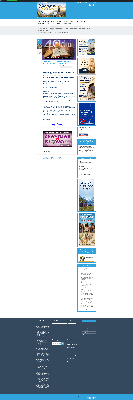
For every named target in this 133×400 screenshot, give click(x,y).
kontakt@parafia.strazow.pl (82, 2)
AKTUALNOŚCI (45, 21)
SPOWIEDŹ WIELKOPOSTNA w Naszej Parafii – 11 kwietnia (53, 158)
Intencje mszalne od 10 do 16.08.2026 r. (42, 367)
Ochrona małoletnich (67, 23)
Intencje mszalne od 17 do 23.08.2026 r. (86, 296)
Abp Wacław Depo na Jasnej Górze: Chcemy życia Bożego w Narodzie (88, 306)
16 (94, 328)
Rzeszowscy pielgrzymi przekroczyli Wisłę (41, 376)
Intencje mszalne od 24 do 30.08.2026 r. (86, 269)
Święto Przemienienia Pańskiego (43, 389)
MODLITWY (65, 21)
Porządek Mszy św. (81, 21)
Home (38, 32)
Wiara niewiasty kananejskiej (86, 301)
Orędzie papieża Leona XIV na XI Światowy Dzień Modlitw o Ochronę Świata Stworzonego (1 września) (88, 281)
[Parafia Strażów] (51, 9)
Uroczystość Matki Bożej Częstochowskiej (86, 285)
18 (85, 330)
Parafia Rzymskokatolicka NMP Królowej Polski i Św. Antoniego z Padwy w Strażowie (72, 396)
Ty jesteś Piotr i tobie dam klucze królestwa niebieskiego (87, 274)
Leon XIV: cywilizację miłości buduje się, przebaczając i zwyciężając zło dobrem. (88, 288)
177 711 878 (93, 2)
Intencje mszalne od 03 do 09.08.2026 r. (42, 381)
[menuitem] (1, 1)
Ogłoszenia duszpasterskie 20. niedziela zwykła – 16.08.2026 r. (87, 299)
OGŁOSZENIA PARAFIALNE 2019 (66, 66)
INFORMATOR (71, 21)
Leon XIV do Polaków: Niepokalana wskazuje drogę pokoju (88, 308)
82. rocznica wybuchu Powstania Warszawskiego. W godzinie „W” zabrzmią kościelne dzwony (43, 386)
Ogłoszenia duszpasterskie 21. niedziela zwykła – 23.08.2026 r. (87, 271)
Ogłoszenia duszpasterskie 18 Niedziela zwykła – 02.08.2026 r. (43, 384)
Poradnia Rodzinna (56, 23)
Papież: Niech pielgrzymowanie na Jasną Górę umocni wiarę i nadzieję (43, 371)
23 (94, 330)
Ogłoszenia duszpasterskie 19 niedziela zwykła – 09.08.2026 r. (43, 374)
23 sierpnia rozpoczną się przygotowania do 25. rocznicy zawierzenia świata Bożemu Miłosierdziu (87, 278)
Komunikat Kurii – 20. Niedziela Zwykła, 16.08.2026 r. (87, 303)
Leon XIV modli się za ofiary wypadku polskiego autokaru (87, 294)
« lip (83, 335)
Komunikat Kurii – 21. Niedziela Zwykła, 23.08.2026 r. (87, 291)
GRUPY (58, 21)
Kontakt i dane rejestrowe (44, 23)
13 (89, 328)
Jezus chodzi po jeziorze (41, 368)
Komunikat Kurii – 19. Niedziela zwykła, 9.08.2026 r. (43, 379)
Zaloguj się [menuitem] (4, 0)
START (39, 21)
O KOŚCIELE (53, 21)
